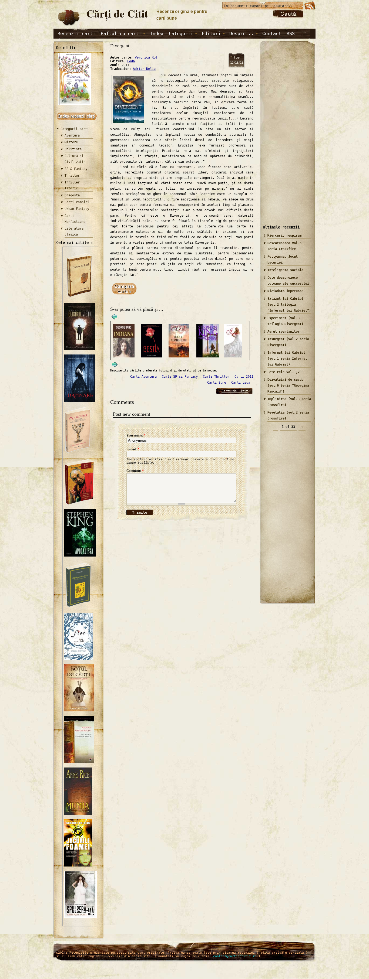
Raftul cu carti (121, 33)
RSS (291, 33)
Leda (131, 61)
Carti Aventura (143, 376)
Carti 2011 (243, 376)
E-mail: (132, 449)
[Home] (68, 26)
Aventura (72, 135)
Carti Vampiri (77, 202)
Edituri (211, 33)
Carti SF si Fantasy (180, 376)
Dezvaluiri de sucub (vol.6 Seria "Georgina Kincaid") (288, 385)
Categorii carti (75, 129)
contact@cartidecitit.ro (235, 956)
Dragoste (72, 195)
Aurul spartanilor (283, 331)
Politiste (73, 149)
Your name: (135, 435)
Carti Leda (240, 382)
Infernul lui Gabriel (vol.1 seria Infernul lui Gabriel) (287, 358)
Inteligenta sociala (285, 270)
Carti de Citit (235, 391)
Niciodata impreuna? (285, 291)
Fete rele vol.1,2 (283, 372)
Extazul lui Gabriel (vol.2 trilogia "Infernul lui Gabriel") (289, 304)
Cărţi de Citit (117, 13)
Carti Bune (216, 382)
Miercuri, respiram (284, 235)
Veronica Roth (147, 57)
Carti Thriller (216, 376)
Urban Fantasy (77, 209)
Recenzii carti (76, 33)
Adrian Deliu (144, 69)
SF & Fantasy (76, 169)
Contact (271, 33)
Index (156, 33)
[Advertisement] (285, 137)
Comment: (135, 471)
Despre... (241, 33)
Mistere (71, 142)
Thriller (72, 176)
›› (302, 427)
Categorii (181, 33)
